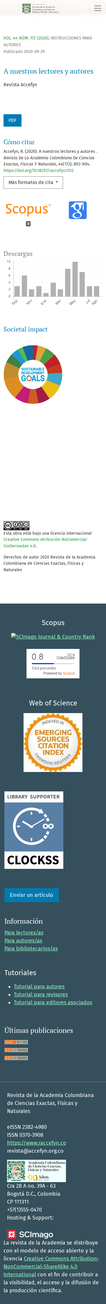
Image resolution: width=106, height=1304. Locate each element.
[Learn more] (30, 498)
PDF (12, 120)
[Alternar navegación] (98, 8)
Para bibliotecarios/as (31, 948)
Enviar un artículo (31, 895)
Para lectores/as (23, 932)
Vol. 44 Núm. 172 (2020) (26, 38)
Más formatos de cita (31, 182)
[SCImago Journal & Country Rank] (53, 636)
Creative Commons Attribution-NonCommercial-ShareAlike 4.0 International (51, 1266)
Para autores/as (23, 940)
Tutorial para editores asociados (53, 1002)
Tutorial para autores (39, 986)
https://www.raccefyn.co (36, 1143)
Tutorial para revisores (41, 994)
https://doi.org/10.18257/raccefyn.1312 (39, 170)
